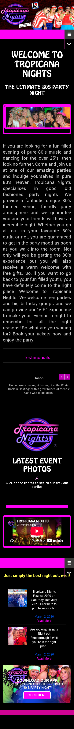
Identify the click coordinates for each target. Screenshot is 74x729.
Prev (62, 377)
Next (67, 377)
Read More (44, 621)
